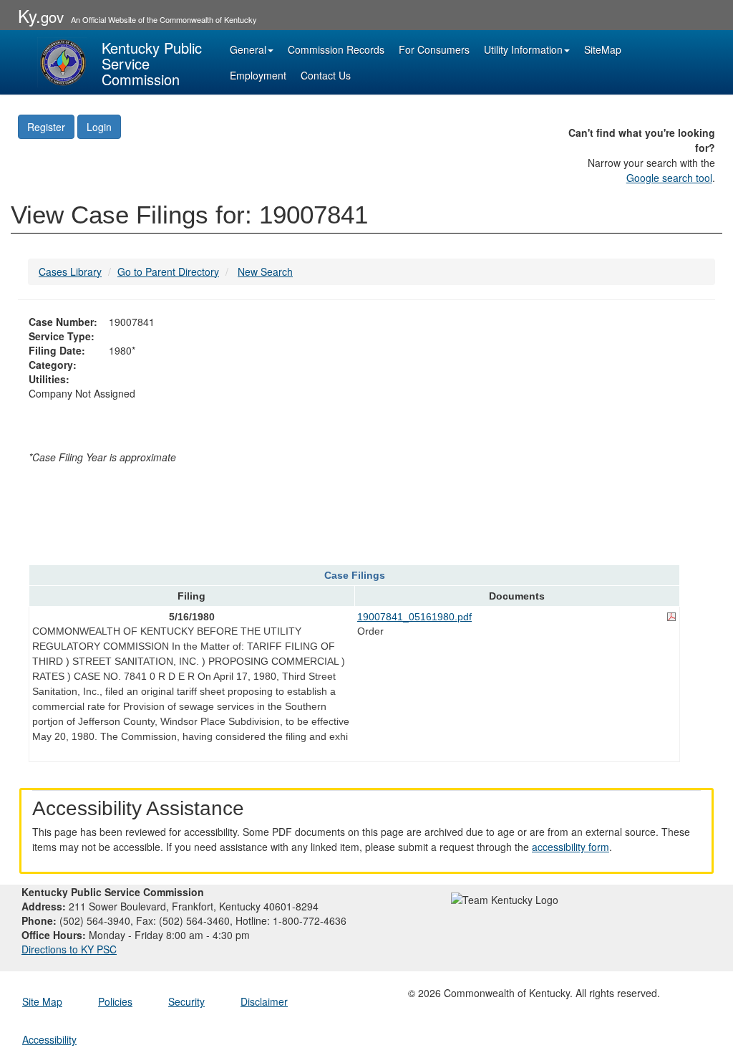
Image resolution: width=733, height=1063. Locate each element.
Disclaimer (264, 1001)
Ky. (41, 15)
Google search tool (669, 177)
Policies (115, 1001)
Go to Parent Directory (168, 271)
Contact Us (326, 75)
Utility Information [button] (523, 49)
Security (186, 1001)
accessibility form (570, 847)
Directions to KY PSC (69, 949)
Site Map (42, 1001)
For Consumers (434, 49)
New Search (265, 271)
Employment (258, 75)
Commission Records (336, 49)
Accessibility (49, 1039)
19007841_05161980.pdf (414, 616)
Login (99, 127)
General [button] (248, 49)
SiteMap (602, 49)
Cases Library (70, 271)
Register (46, 127)
